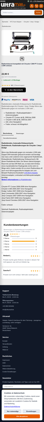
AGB (3, 363)
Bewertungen (20, 133)
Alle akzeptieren (22, 416)
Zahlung (5, 347)
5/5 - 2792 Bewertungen (23, 1)
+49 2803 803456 (8, 306)
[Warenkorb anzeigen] (36, 6)
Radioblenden (6, 26)
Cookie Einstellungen (9, 371)
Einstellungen (31, 411)
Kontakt (4, 341)
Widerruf (5, 350)
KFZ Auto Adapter (16, 22)
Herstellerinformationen (10, 138)
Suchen (38, 12)
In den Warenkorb (15, 90)
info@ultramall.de (8, 309)
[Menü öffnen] (41, 6)
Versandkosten (7, 344)
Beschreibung (7, 133)
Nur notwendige (13, 411)
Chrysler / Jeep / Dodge (31, 22)
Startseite (5, 22)
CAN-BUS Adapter (31, 173)
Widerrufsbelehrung (8, 369)
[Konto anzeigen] (32, 6)
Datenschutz (6, 366)
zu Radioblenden (17, 180)
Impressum (6, 360)
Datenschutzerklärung (12, 406)
